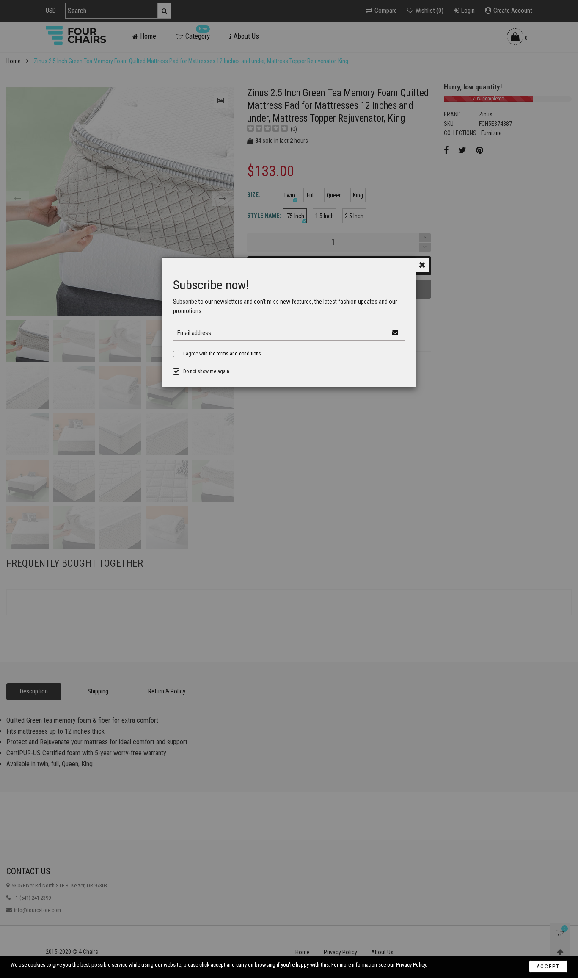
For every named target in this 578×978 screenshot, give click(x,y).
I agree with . (222, 354)
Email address (194, 333)
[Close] (422, 265)
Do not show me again (206, 371)
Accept (548, 966)
